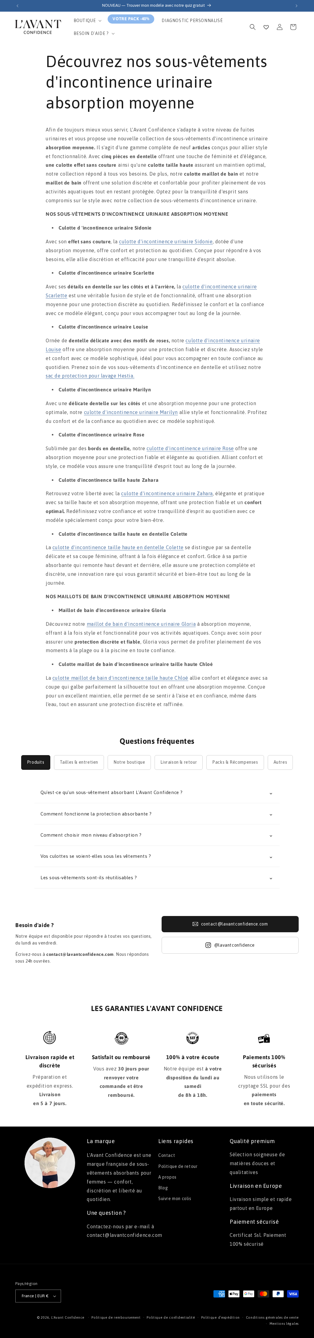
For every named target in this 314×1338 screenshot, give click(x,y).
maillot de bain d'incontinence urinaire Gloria (141, 624)
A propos (167, 1177)
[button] (87, 20)
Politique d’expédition (220, 1317)
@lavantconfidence (234, 945)
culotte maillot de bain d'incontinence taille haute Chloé (120, 678)
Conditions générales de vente (272, 1317)
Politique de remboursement (115, 1317)
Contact (166, 1155)
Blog (163, 1187)
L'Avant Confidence (67, 1317)
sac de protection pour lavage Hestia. (90, 375)
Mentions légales (284, 1323)
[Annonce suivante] (296, 6)
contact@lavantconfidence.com (234, 924)
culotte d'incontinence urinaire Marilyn (131, 412)
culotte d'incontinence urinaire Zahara (167, 493)
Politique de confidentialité (171, 1317)
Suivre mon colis (174, 1198)
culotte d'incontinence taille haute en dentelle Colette (118, 547)
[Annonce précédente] (17, 6)
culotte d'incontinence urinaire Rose (190, 448)
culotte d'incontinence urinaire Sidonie (166, 241)
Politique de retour (177, 1166)
